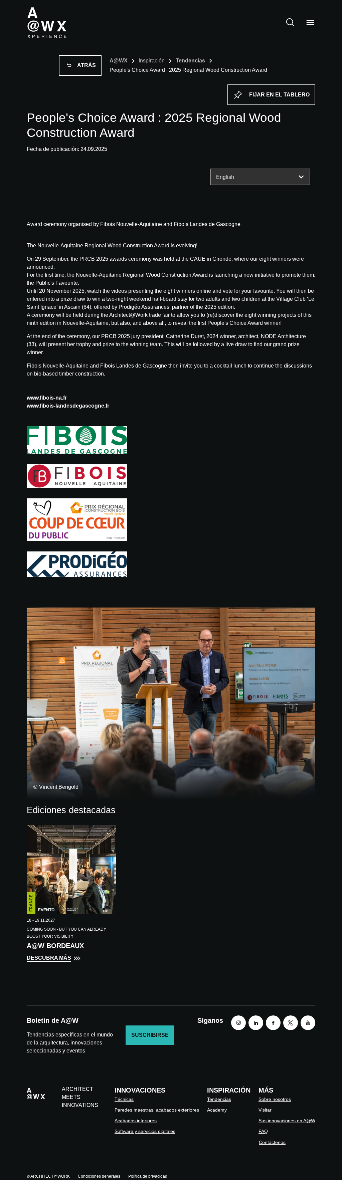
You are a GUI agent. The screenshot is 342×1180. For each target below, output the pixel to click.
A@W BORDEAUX (55, 945)
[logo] (47, 22)
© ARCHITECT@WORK (48, 1176)
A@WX (119, 60)
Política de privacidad (147, 1176)
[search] (290, 22)
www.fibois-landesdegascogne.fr (68, 406)
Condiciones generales (99, 1176)
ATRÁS (86, 65)
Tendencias (190, 60)
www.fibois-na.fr (47, 398)
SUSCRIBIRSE (150, 1035)
